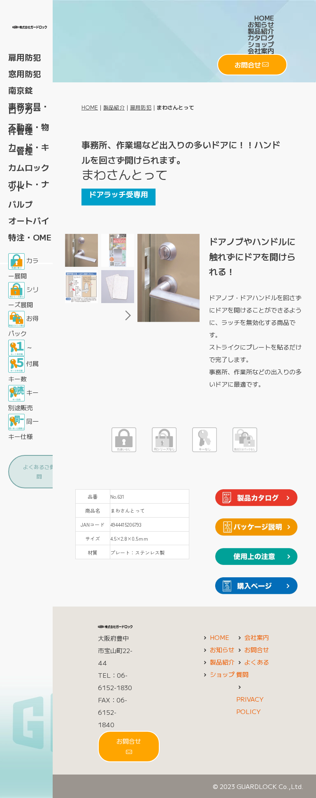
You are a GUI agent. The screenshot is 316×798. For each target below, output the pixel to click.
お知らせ (261, 24)
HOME (264, 17)
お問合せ (248, 65)
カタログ (261, 37)
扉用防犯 (140, 107)
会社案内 (261, 50)
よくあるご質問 (39, 471)
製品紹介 (261, 31)
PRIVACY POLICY (249, 705)
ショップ (261, 44)
